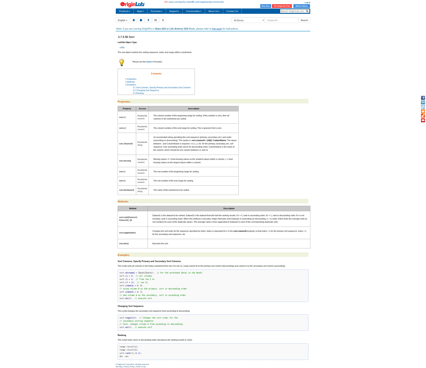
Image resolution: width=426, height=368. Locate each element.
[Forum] (423, 111)
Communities (193, 11)
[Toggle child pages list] (163, 20)
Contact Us (232, 11)
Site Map (119, 367)
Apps (139, 11)
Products (123, 11)
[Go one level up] (148, 20)
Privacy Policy (129, 367)
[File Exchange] (423, 116)
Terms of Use (141, 367)
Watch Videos (302, 6)
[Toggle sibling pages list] (155, 20)
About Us (213, 11)
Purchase (156, 11)
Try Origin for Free (282, 6)
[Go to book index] (141, 20)
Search (304, 20)
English (122, 20)
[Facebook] (423, 98)
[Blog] (423, 107)
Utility (122, 47)
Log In (307, 2)
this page (217, 28)
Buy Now (266, 6)
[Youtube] (423, 120)
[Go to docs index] (133, 20)
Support (173, 11)
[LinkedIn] (423, 102)
